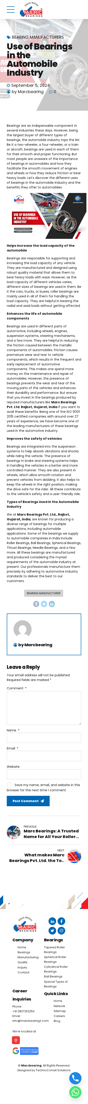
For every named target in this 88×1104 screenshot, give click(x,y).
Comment (17, 688)
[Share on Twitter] (44, 604)
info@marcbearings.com (30, 1021)
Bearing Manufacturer (43, 593)
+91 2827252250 (23, 1011)
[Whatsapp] (75, 1092)
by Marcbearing (28, 91)
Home (22, 947)
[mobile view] (13, 1040)
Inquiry (22, 967)
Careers (59, 1016)
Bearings (24, 952)
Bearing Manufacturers (38, 37)
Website (13, 766)
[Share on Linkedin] (52, 604)
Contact (23, 972)
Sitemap (60, 1011)
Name (13, 730)
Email (12, 748)
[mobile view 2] (23, 1051)
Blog (57, 1021)
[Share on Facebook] (36, 604)
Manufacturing (28, 957)
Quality (23, 962)
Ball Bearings (53, 976)
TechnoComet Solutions (53, 1070)
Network (59, 1006)
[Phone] (75, 1078)
